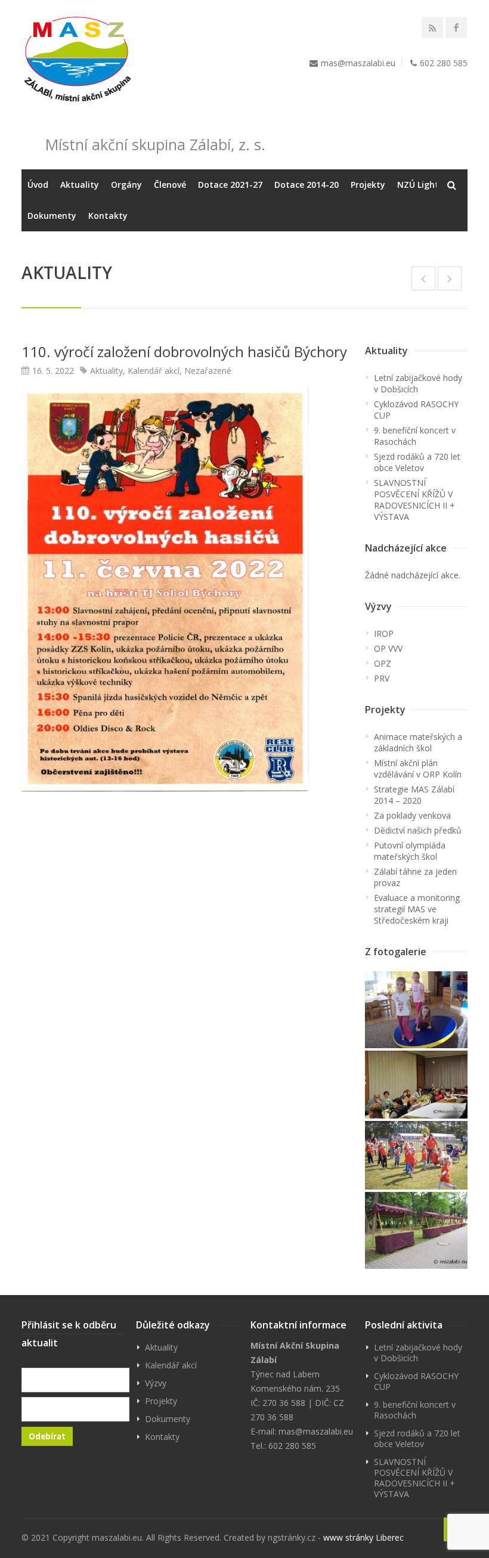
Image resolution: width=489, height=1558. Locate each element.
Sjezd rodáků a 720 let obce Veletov (417, 462)
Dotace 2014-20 (306, 184)
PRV (381, 678)
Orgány (126, 184)
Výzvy (155, 1383)
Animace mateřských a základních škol (418, 742)
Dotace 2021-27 (230, 184)
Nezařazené (207, 370)
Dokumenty (51, 215)
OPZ (382, 663)
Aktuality (79, 184)
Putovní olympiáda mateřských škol (409, 851)
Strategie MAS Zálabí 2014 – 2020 (414, 794)
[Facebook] (456, 27)
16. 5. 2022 (53, 370)
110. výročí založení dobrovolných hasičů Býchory (184, 351)
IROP (384, 633)
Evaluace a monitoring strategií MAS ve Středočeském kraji (417, 909)
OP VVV (388, 648)
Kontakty (108, 215)
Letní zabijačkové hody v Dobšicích (418, 383)
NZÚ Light (418, 184)
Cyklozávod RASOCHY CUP (416, 409)
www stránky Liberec (363, 1537)
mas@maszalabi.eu (358, 63)
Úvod (37, 184)
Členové (170, 184)
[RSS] (432, 27)
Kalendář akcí (153, 370)
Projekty (368, 184)
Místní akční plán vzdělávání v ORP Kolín (418, 768)
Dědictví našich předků (418, 830)
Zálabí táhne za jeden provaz (415, 877)
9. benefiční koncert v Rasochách (415, 436)
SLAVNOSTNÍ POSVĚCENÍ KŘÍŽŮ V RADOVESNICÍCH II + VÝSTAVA (414, 499)
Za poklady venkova (412, 815)
